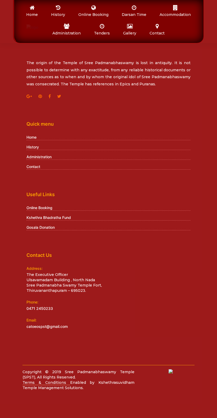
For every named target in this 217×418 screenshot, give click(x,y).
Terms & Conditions (46, 382)
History (32, 147)
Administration (39, 157)
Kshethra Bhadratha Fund (48, 217)
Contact (33, 166)
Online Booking (39, 207)
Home (31, 137)
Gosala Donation (40, 227)
